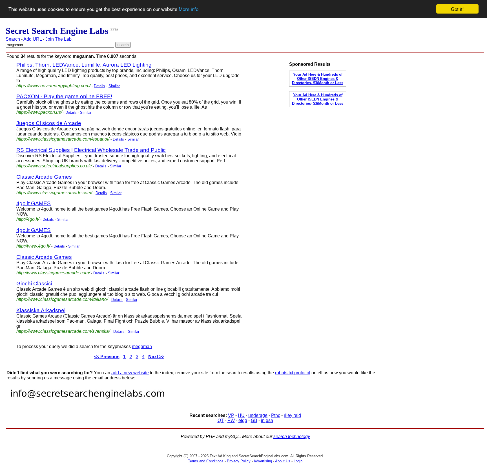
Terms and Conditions (205, 461)
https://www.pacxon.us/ (39, 112)
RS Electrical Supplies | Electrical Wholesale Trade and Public (91, 150)
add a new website (130, 372)
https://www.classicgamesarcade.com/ (54, 192)
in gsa (267, 420)
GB (254, 420)
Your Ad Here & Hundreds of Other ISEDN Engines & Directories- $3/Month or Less (317, 78)
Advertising (263, 461)
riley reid (292, 415)
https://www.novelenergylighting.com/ (53, 85)
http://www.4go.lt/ (33, 246)
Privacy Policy (239, 461)
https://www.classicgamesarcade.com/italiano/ (62, 299)
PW (231, 420)
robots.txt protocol (292, 372)
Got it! (457, 8)
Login (298, 461)
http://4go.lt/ (27, 219)
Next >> (156, 356)
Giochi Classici (34, 284)
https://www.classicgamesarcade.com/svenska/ (63, 331)
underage (257, 415)
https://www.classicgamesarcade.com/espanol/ (62, 139)
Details (99, 86)
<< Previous (106, 356)
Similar (114, 86)
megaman (142, 346)
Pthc (275, 415)
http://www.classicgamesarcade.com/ (53, 272)
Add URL (32, 39)
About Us (282, 461)
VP (231, 415)
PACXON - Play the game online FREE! (64, 96)
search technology (291, 436)
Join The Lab (58, 39)
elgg (242, 420)
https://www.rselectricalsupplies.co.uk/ (54, 165)
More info (188, 9)
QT (221, 420)
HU (241, 415)
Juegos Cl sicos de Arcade (48, 123)
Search (13, 39)
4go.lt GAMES (33, 203)
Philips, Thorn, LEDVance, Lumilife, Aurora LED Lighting (84, 65)
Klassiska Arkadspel (40, 310)
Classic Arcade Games (44, 177)
